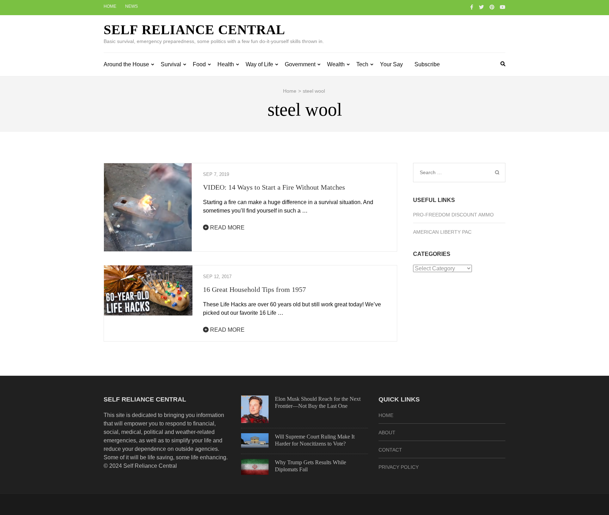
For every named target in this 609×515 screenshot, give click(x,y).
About (387, 432)
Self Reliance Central (194, 29)
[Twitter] (481, 7)
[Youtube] (502, 7)
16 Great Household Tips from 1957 (254, 289)
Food (199, 64)
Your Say (391, 64)
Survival (171, 64)
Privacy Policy (399, 467)
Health (225, 64)
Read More (227, 228)
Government (300, 64)
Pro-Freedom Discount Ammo (453, 214)
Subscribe (427, 64)
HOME (386, 415)
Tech (362, 64)
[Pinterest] (492, 7)
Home (110, 6)
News (131, 6)
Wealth (336, 64)
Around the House (126, 64)
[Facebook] (471, 7)
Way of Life (259, 64)
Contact (390, 450)
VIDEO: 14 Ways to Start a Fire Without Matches (274, 187)
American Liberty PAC (442, 232)
